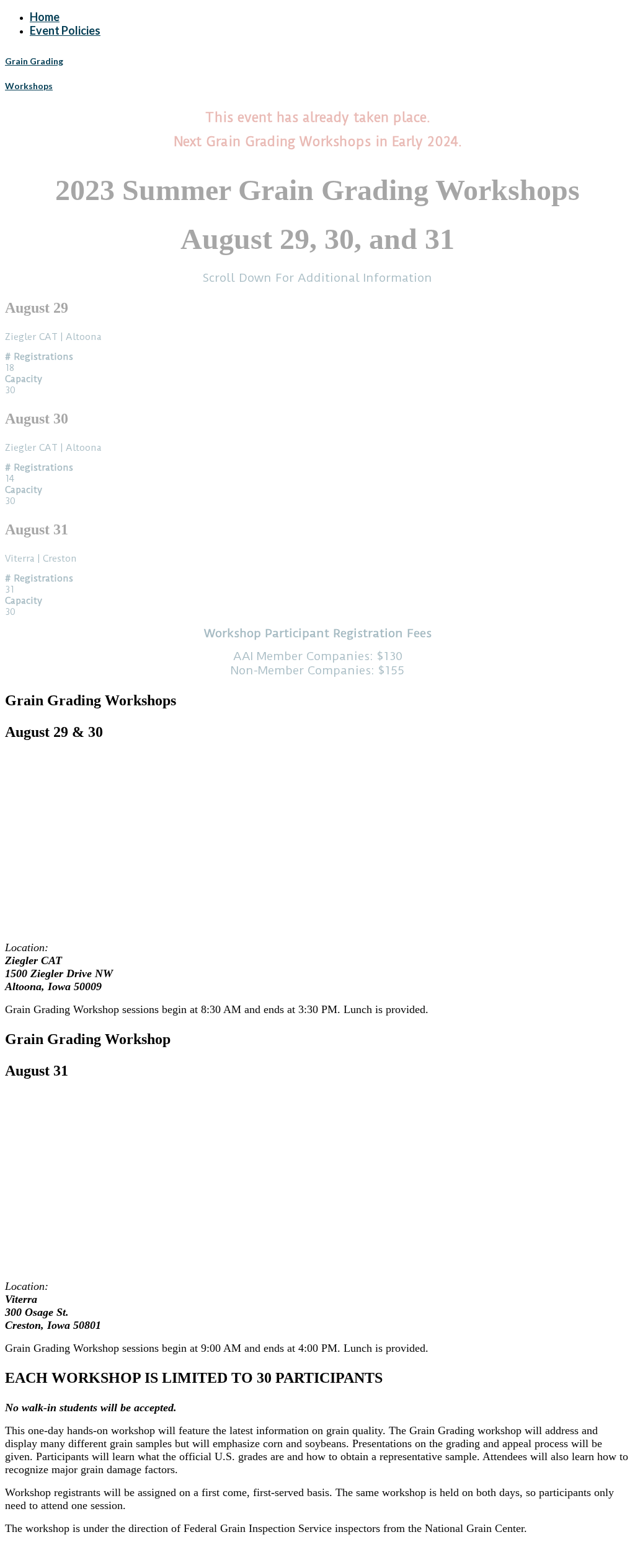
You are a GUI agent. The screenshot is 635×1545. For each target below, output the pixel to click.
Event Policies (65, 30)
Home (45, 17)
